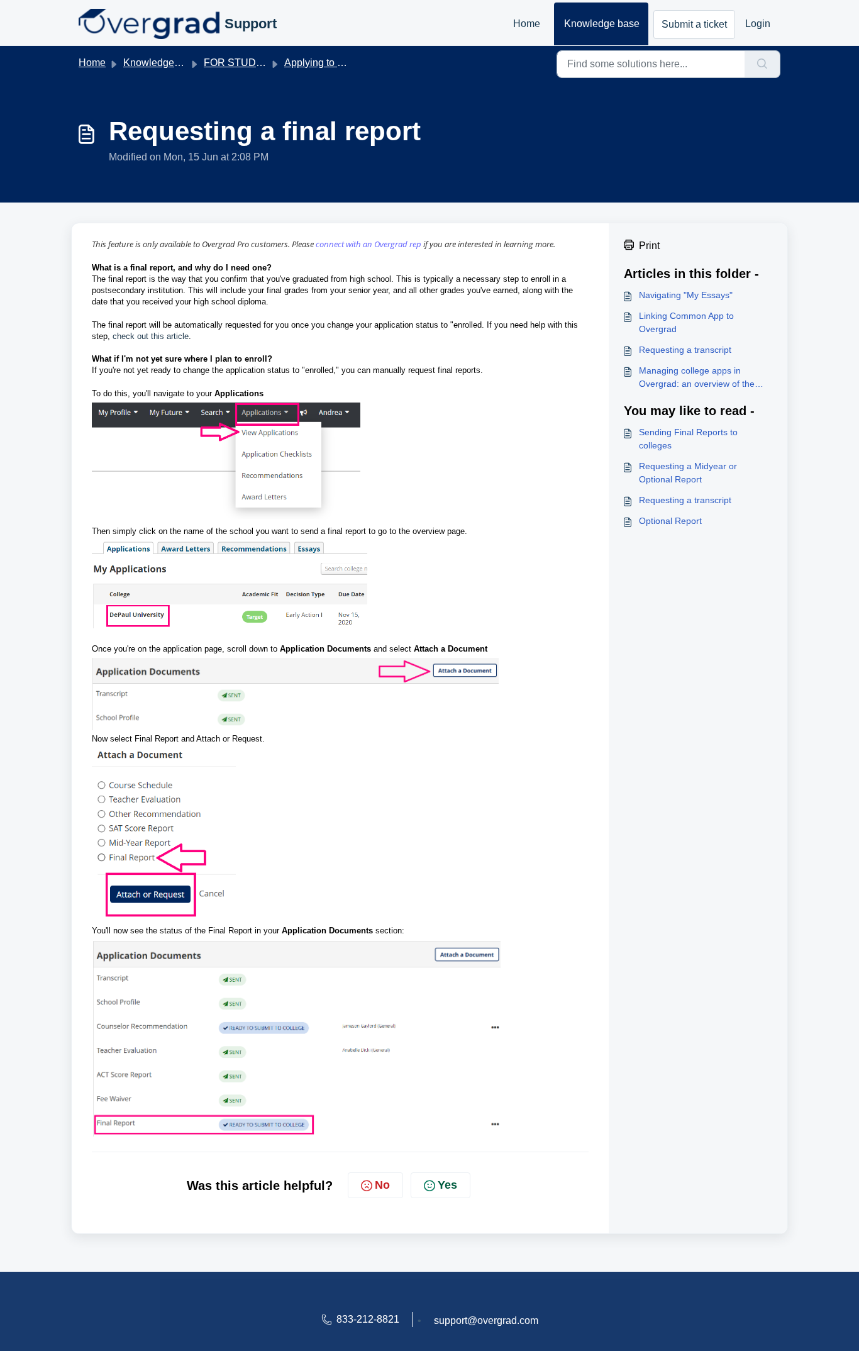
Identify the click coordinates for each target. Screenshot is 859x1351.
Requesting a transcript (685, 350)
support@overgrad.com (486, 1320)
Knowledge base (602, 23)
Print (649, 245)
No (382, 1185)
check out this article (151, 336)
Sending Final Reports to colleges (688, 438)
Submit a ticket (694, 24)
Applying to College (328, 62)
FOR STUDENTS (244, 62)
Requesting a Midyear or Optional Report (688, 472)
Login (757, 23)
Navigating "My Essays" (686, 295)
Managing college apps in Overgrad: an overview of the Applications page (697, 378)
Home (526, 23)
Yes (447, 1185)
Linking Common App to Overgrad (686, 322)
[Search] (762, 64)
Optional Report (670, 521)
